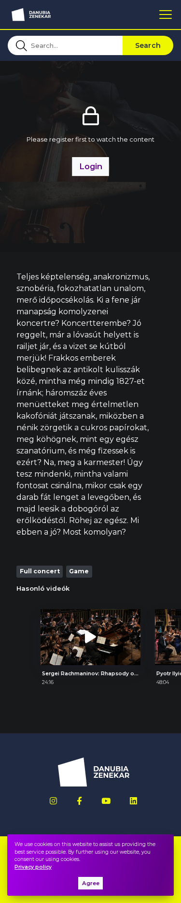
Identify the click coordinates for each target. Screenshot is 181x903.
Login (90, 166)
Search (148, 45)
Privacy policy (33, 867)
